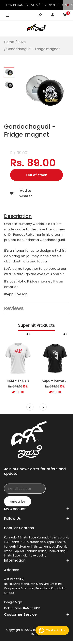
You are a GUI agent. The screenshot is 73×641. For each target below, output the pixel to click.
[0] (65, 15)
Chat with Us (55, 630)
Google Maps (13, 602)
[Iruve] (36, 28)
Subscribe (17, 502)
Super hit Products (36, 325)
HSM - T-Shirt (18, 380)
